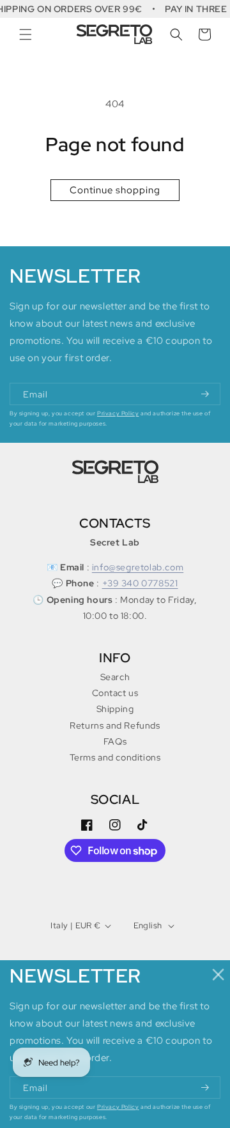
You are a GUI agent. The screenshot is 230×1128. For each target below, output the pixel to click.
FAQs (114, 741)
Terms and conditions (115, 757)
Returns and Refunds (115, 725)
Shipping (115, 709)
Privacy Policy (118, 413)
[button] (26, 34)
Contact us (115, 693)
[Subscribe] (206, 394)
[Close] (219, 974)
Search (115, 677)
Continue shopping (115, 190)
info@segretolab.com (137, 567)
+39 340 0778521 (140, 583)
